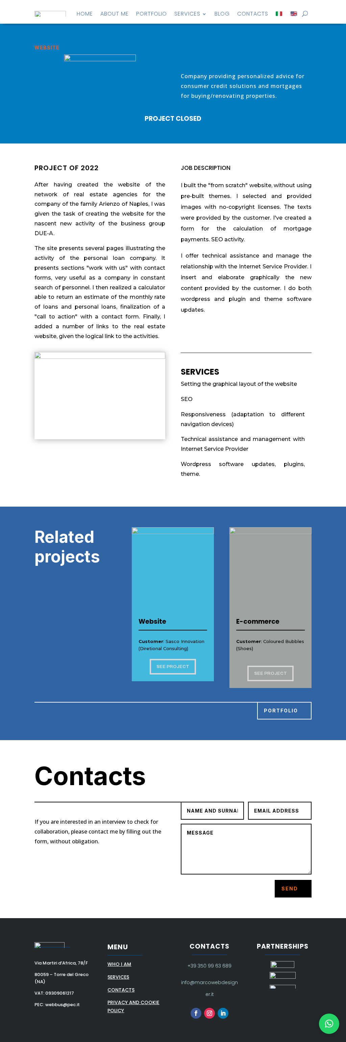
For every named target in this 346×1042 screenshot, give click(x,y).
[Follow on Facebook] (196, 1013)
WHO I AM (119, 964)
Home (85, 14)
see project (172, 666)
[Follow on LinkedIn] (223, 1013)
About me (114, 14)
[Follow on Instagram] (209, 1013)
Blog (222, 14)
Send (289, 888)
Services (187, 14)
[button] (329, 1024)
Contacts (252, 14)
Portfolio (151, 14)
